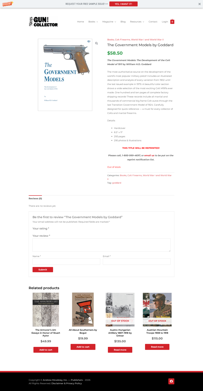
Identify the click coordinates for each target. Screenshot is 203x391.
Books (110, 39)
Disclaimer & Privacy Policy (66, 383)
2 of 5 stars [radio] (55, 228)
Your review (41, 235)
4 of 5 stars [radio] (61, 228)
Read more (120, 349)
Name (37, 256)
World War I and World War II (147, 39)
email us (149, 155)
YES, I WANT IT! (123, 4)
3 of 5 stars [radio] (58, 228)
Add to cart (45, 349)
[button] (101, 4)
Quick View (46, 324)
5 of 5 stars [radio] (64, 228)
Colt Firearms (122, 39)
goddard (116, 183)
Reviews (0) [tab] (35, 198)
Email (107, 256)
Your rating (41, 228)
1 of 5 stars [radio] (51, 228)
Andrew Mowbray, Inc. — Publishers (63, 380)
